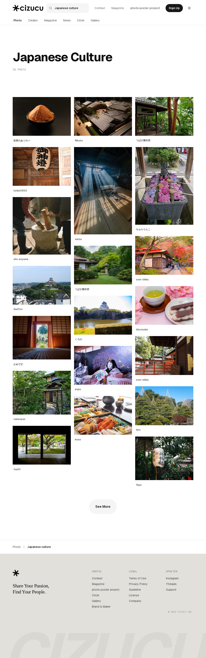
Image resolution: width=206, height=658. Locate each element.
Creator (33, 20)
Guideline (135, 589)
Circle (80, 20)
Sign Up (174, 8)
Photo (17, 20)
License (134, 595)
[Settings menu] (189, 8)
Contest (100, 8)
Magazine (117, 8)
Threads (171, 584)
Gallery (95, 20)
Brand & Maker (101, 606)
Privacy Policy (138, 584)
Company (135, 601)
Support (171, 589)
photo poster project (145, 8)
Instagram (172, 578)
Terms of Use (137, 578)
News (67, 20)
